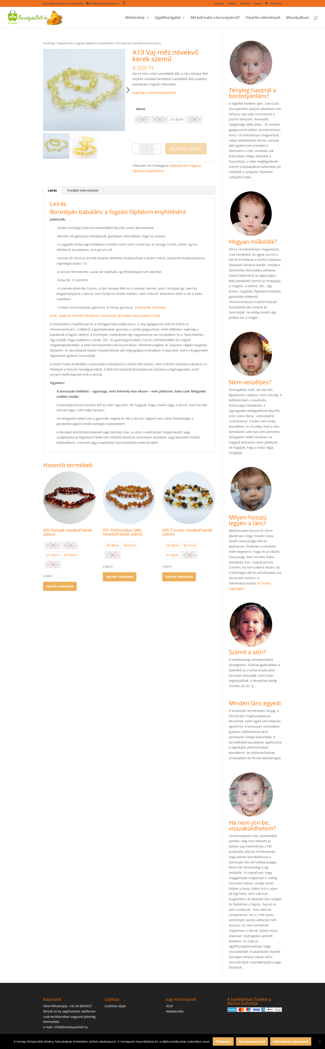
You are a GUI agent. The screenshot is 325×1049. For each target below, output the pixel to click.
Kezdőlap (49, 43)
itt (84, 263)
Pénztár (245, 3)
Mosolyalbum (297, 18)
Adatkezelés (175, 1011)
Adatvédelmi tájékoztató (290, 1041)
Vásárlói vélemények (263, 18)
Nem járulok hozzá (252, 1041)
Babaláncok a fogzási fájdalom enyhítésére (85, 43)
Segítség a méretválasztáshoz (154, 92)
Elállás (232, 3)
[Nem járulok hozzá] (319, 1041)
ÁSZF (169, 1006)
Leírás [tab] (52, 190)
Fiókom (219, 3)
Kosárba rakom (186, 149)
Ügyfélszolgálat (167, 18)
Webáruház (135, 18)
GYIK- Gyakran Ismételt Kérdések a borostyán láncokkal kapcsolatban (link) (105, 315)
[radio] (177, 119)
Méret (140, 109)
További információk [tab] (82, 190)
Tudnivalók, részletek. (150, 307)
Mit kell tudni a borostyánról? (215, 18)
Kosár (257, 3)
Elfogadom (223, 1041)
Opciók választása (60, 586)
